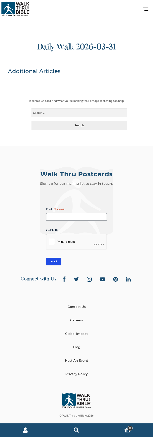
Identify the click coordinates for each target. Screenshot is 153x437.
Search (76, 430)
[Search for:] (79, 113)
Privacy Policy (76, 374)
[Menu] (145, 10)
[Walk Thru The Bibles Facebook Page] (64, 279)
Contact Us (77, 307)
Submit (54, 261)
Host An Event (76, 361)
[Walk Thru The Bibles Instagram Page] (89, 279)
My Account (25, 430)
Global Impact (76, 334)
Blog (76, 347)
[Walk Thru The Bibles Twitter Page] (76, 279)
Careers (76, 320)
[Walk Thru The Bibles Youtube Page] (102, 279)
